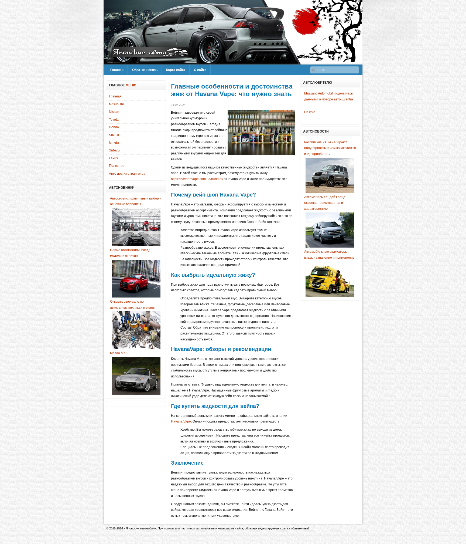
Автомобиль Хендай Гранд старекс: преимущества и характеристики (324, 203)
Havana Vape (181, 421)
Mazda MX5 (119, 353)
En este (309, 112)
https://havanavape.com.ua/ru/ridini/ (197, 179)
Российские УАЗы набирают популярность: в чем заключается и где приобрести (330, 148)
